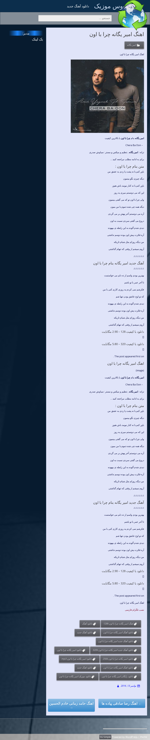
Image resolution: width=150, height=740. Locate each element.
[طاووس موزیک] (132, 15)
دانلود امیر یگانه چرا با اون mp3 (76, 659)
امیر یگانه (131, 45)
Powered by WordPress (125, 737)
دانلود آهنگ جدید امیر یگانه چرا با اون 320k (113, 650)
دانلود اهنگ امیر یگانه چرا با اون (118, 667)
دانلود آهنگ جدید (84, 632)
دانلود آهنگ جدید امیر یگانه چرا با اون (115, 641)
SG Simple (105, 737)
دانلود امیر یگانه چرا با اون (69, 650)
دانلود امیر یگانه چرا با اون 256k (118, 659)
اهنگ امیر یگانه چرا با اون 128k (118, 623)
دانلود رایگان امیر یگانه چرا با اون (117, 676)
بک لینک (37, 39)
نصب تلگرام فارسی (134, 609)
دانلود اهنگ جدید (84, 667)
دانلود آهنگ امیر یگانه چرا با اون (118, 632)
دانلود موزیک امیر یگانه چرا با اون (75, 676)
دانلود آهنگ (87, 623)
